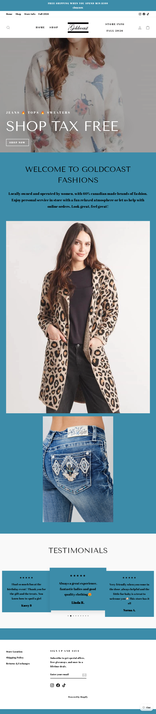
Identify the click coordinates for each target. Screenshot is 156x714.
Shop (18, 13)
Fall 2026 (43, 13)
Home (9, 13)
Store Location (14, 651)
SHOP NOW (17, 142)
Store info (29, 13)
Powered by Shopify (78, 697)
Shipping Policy (15, 657)
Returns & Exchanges (18, 663)
